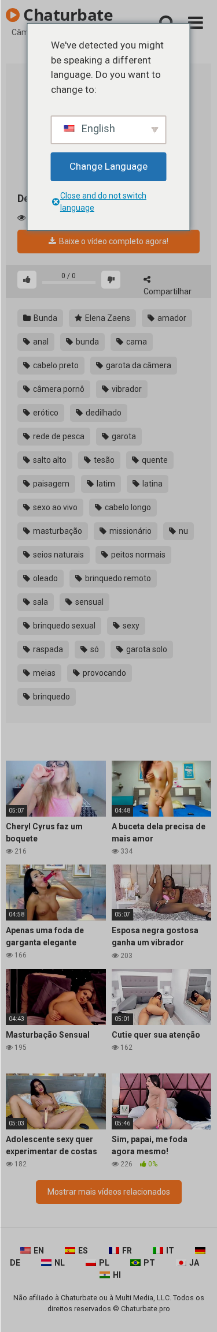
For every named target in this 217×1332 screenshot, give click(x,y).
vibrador (126, 389)
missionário (130, 531)
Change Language (108, 166)
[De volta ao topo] (195, 1308)
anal (40, 341)
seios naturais (57, 554)
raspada (47, 649)
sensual (88, 602)
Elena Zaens (106, 318)
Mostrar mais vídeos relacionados (108, 1191)
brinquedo (50, 696)
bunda (86, 341)
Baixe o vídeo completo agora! (112, 241)
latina (152, 483)
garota (123, 436)
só (94, 649)
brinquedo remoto (117, 578)
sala (39, 602)
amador (171, 318)
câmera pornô (57, 389)
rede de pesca (57, 436)
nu (182, 531)
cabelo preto (55, 365)
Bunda (44, 318)
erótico (44, 412)
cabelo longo (127, 507)
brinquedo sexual (63, 625)
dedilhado (103, 412)
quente (154, 460)
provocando (103, 673)
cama (135, 341)
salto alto (49, 460)
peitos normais (137, 554)
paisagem (50, 483)
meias (43, 673)
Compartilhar (168, 291)
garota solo (145, 649)
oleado (44, 578)
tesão (103, 460)
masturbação (56, 531)
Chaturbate (66, 14)
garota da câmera (137, 365)
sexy (130, 625)
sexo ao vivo (54, 507)
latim (105, 483)
